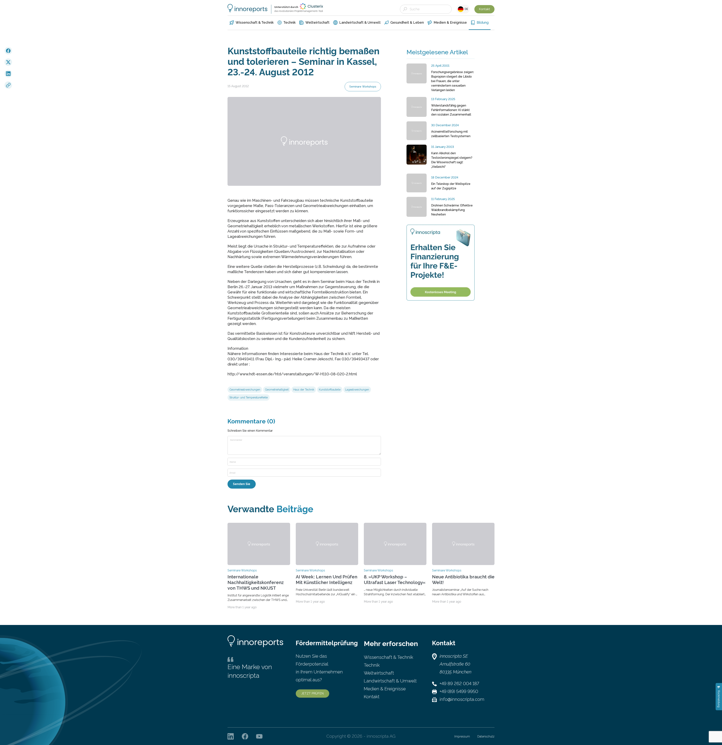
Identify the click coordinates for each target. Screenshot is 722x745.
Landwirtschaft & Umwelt (390, 681)
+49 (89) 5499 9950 (459, 691)
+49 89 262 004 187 (459, 683)
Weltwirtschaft (379, 673)
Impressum (462, 736)
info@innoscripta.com (462, 699)
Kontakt (484, 9)
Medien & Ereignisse (385, 688)
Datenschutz (485, 736)
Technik (372, 665)
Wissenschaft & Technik (388, 657)
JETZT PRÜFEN (312, 693)
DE (465, 9)
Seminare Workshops (362, 86)
